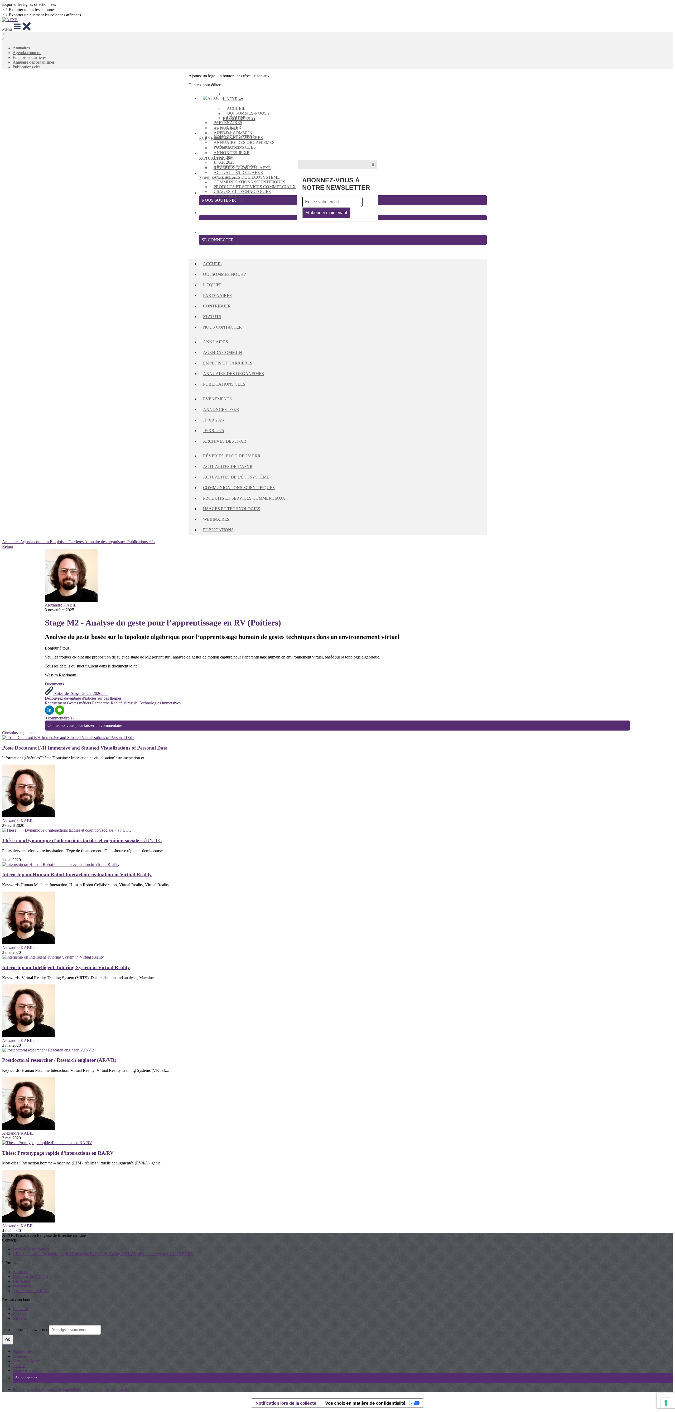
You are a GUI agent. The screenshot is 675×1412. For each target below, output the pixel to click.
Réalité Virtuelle (125, 703)
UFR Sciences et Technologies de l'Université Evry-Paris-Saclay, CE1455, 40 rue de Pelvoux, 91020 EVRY (103, 1254)
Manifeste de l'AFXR (31, 1276)
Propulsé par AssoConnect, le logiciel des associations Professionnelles (71, 1389)
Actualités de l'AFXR (238, 172)
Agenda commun (27, 52)
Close (372, 164)
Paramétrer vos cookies (32, 1370)
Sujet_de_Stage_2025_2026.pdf (80, 693)
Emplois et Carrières (29, 57)
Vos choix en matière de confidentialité (365, 1403)
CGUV (19, 1365)
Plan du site (22, 1351)
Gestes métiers (79, 703)
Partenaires (228, 122)
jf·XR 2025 (224, 162)
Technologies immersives (160, 703)
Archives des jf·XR (224, 441)
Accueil (236, 108)
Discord (19, 1318)
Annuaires (21, 48)
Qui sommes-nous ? (248, 113)
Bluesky (19, 1313)
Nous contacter (222, 327)
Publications (218, 530)
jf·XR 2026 (213, 420)
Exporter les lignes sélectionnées (29, 4)
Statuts (212, 316)
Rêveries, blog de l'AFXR (242, 167)
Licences (20, 1356)
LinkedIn (20, 1308)
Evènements (228, 148)
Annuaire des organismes (34, 62)
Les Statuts (22, 1281)
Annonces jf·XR (232, 152)
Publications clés (26, 67)
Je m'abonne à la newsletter (25, 1329)
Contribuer (217, 306)
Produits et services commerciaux (255, 186)
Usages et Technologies (242, 191)
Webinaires (227, 196)
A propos (20, 1271)
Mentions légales (27, 1361)
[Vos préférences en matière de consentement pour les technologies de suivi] (666, 1403)
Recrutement (56, 703)
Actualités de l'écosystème (247, 177)
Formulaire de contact (31, 1249)
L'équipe (212, 285)
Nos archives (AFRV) (31, 1290)
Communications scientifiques (249, 182)
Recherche (101, 703)
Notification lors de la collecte (285, 1403)
